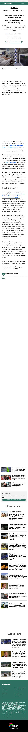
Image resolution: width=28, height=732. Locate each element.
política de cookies (18, 689)
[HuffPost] (6, 684)
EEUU (10, 10)
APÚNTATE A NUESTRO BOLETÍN (14, 499)
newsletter (4, 693)
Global (14, 8)
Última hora (22, 3)
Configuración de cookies (20, 687)
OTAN (20, 10)
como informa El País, (11, 162)
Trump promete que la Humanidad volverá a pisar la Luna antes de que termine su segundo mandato (16, 586)
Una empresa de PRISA (14, 725)
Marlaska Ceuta (10, 0)
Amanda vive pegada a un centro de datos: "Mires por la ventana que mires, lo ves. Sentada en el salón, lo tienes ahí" (17, 526)
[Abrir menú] (2, 3)
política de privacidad (19, 693)
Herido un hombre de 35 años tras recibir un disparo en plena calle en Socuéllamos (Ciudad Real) (18, 605)
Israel (22, 10)
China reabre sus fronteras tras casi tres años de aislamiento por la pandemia (19, 485)
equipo (3, 687)
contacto (4, 691)
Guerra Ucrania (5, 10)
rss (2, 695)
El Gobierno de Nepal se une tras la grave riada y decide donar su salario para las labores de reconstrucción (19, 675)
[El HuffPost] (9, 3)
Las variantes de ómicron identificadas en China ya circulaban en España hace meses (19, 477)
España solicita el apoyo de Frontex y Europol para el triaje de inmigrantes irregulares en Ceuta (18, 576)
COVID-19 (3, 278)
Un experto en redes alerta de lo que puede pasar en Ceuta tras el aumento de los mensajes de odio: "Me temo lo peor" (18, 595)
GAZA (17, 10)
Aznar (20, 0)
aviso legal (16, 691)
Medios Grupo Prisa (14, 728)
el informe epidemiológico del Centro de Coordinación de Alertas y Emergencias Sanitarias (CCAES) (13, 196)
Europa (13, 10)
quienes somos (5, 689)
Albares (15, 0)
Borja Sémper (25, 0)
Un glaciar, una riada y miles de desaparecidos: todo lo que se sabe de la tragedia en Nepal (19, 665)
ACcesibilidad (17, 695)
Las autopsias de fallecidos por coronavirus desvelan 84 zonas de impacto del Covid (19, 470)
